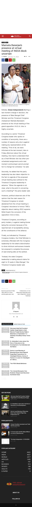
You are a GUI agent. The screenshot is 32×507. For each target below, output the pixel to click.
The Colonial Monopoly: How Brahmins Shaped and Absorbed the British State (19, 372)
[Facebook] (3, 60)
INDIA (7, 42)
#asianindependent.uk (10, 270)
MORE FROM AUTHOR (19, 324)
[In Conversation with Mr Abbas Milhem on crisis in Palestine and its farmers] (5, 433)
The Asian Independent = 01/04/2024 (20, 439)
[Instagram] (17, 317)
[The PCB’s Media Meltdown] (5, 365)
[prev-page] (2, 379)
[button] (2, 36)
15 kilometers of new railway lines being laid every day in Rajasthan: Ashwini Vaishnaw (23, 293)
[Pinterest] (10, 60)
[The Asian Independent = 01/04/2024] (5, 441)
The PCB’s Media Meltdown (18, 363)
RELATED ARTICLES (7, 324)
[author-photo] (16, 309)
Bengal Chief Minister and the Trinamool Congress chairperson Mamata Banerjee (15, 272)
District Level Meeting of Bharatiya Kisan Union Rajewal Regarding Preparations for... (19, 413)
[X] (6, 60)
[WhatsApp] (13, 60)
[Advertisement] (16, 17)
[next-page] (5, 379)
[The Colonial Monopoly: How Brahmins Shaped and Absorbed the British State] (5, 373)
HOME (7, 40)
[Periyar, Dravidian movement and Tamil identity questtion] (5, 426)
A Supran (5, 56)
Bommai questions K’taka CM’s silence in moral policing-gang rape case (8, 292)
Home (3, 40)
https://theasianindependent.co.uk (16, 313)
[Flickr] (14, 317)
